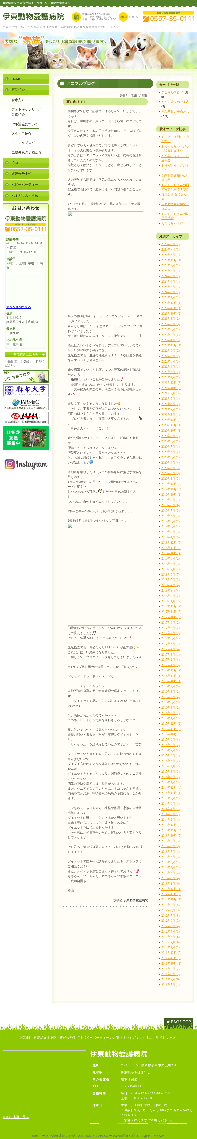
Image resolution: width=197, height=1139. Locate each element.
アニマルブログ (172, 92)
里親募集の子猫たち (175, 111)
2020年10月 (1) (171, 430)
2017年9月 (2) (170, 622)
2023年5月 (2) (170, 329)
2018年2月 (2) (170, 596)
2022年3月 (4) (170, 372)
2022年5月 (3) (170, 361)
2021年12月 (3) (171, 383)
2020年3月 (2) (170, 468)
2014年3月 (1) (170, 814)
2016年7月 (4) (170, 697)
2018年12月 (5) (171, 542)
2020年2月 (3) (170, 473)
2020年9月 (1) (170, 436)
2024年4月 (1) (170, 281)
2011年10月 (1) (171, 963)
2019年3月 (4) (170, 526)
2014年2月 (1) (170, 819)
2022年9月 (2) (170, 351)
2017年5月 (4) (170, 644)
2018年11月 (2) (171, 548)
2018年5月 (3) (170, 580)
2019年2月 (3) (170, 532)
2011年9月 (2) (170, 969)
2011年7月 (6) (170, 979)
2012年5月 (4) (170, 926)
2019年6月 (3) (170, 516)
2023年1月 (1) (170, 340)
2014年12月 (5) (171, 787)
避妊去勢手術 (22, 173)
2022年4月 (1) (170, 366)
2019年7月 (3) (170, 510)
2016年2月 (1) (170, 713)
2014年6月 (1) (170, 803)
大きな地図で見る (18, 307)
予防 (15, 162)
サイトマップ (166, 1037)
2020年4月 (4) (170, 462)
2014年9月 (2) (170, 798)
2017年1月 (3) (170, 665)
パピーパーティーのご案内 (103, 1037)
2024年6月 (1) (170, 276)
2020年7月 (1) (170, 446)
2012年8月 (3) (170, 910)
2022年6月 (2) (170, 356)
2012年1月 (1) (170, 947)
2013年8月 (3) (170, 846)
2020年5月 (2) (170, 457)
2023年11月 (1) (171, 308)
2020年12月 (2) (171, 420)
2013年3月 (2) (170, 873)
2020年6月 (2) (170, 452)
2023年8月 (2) (170, 318)
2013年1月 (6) (170, 883)
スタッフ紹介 (22, 134)
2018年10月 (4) (171, 553)
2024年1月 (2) (170, 297)
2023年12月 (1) (171, 303)
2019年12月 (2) (171, 484)
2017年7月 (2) (170, 633)
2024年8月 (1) (170, 271)
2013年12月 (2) (171, 825)
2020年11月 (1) (171, 425)
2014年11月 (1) (171, 793)
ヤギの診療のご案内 (175, 102)
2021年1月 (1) (170, 415)
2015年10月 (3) (171, 734)
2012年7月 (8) (170, 915)
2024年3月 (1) (170, 287)
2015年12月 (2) (171, 724)
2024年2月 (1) (170, 292)
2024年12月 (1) (171, 260)
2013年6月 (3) (170, 857)
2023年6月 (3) (170, 324)
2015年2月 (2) (170, 777)
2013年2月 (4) (170, 878)
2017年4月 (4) (170, 649)
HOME (16, 79)
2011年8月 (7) (170, 974)
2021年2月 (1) (170, 409)
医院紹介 (18, 90)
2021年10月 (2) (171, 388)
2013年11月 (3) (171, 830)
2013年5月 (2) (170, 862)
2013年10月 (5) (171, 835)
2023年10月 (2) (171, 313)
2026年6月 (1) (170, 244)
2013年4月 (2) (170, 867)
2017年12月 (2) (171, 606)
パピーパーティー (25, 185)
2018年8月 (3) (170, 564)
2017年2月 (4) (170, 659)
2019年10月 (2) (171, 494)
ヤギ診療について (25, 124)
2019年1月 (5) (170, 537)
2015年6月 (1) (170, 756)
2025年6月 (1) (170, 255)
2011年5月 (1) (170, 985)
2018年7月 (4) (170, 569)
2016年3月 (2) (170, 707)
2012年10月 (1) (171, 899)
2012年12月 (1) (171, 889)
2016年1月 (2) (170, 718)
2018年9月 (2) (170, 558)
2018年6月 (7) (170, 574)
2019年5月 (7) (170, 521)
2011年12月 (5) (171, 953)
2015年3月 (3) (170, 771)
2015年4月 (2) (170, 766)
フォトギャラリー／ (27, 112)
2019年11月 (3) (171, 489)
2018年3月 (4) (170, 590)
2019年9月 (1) (170, 500)
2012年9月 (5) (170, 905)
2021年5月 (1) (170, 398)
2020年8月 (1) (170, 441)
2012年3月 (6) (170, 937)
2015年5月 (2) (170, 761)
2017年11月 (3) (171, 612)
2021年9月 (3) (170, 393)
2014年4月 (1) (170, 809)
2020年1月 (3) (170, 478)
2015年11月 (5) (171, 729)
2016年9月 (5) (170, 686)
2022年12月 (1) (171, 345)
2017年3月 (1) (170, 654)
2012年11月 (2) (171, 894)
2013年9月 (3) (170, 841)
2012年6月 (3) (170, 921)
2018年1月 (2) (170, 601)
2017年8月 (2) (170, 628)
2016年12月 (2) (171, 670)
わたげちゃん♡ (172, 223)
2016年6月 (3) (170, 702)
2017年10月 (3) (171, 617)
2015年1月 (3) (170, 782)
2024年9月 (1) (170, 265)
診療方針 (18, 100)
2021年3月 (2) (170, 404)
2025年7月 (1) (170, 249)
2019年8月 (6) (170, 505)
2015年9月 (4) (170, 739)
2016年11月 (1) (171, 676)
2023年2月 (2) (170, 335)
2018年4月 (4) (170, 585)
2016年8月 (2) (170, 691)
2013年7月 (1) (170, 851)
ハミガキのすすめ (25, 196)
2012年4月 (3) (170, 931)
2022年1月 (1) (170, 377)
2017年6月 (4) (170, 638)
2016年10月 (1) (171, 681)
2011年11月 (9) (171, 958)
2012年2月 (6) (170, 942)
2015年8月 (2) (170, 745)
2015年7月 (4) (170, 750)
